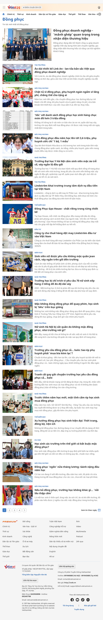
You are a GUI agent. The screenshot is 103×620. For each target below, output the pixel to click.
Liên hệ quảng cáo (66, 566)
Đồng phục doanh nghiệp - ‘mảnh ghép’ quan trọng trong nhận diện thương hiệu (76, 34)
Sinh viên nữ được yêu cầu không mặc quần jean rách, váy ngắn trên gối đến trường (65, 258)
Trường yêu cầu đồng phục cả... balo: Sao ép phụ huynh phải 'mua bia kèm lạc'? (65, 351)
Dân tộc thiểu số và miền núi (61, 541)
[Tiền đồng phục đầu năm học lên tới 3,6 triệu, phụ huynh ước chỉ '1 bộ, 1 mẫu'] (18, 143)
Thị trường (40, 65)
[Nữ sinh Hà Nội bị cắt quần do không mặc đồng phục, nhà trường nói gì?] (18, 332)
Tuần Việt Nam (55, 521)
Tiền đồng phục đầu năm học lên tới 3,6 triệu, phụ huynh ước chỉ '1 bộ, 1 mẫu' (65, 139)
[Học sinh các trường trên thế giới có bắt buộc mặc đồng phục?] (18, 449)
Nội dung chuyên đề (58, 546)
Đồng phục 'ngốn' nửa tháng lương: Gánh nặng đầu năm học (67, 468)
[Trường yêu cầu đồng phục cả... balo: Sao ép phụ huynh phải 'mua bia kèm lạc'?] (18, 355)
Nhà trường (40, 157)
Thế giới (71, 14)
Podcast (79, 536)
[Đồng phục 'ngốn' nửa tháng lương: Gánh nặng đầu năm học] (18, 472)
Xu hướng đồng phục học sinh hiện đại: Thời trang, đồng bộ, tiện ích (66, 422)
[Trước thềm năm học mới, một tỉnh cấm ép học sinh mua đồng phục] (18, 403)
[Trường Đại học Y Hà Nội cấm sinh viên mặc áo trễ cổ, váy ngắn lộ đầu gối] (18, 167)
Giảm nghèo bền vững (58, 531)
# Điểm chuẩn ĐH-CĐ (32, 7)
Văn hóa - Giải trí (95, 14)
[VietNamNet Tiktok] (82, 601)
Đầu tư (38, 229)
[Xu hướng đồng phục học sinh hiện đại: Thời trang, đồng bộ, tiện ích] (18, 426)
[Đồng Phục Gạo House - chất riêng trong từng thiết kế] (18, 214)
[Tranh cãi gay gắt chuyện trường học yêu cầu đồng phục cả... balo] (18, 380)
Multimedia (81, 531)
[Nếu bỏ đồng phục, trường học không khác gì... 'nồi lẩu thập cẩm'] (18, 495)
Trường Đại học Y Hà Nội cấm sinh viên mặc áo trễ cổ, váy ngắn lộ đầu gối (66, 163)
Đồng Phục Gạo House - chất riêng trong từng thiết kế (66, 210)
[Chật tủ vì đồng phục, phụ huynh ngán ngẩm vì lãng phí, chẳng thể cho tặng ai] (18, 97)
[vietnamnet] (13, 8)
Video (78, 526)
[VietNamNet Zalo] (88, 601)
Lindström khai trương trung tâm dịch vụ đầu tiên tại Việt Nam (66, 187)
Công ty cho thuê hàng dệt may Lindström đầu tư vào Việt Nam (65, 234)
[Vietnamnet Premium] (10, 522)
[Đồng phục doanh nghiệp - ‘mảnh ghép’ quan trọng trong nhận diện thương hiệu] (27, 44)
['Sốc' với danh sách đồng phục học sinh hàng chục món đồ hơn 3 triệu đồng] (18, 120)
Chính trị (11, 14)
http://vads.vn (70, 582)
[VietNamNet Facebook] (72, 601)
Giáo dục (62, 14)
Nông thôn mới (55, 536)
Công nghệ (27, 536)
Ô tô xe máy (28, 541)
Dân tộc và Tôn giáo (47, 14)
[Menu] (4, 7)
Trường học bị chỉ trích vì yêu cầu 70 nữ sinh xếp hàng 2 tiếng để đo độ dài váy (65, 282)
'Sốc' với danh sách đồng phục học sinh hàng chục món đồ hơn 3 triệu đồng (65, 116)
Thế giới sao (40, 205)
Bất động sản (28, 551)
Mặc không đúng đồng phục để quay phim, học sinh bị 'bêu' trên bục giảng (67, 305)
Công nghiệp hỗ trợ (57, 526)
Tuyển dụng (79, 609)
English (52, 551)
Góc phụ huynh (41, 88)
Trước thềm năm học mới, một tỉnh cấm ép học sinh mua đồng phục (67, 399)
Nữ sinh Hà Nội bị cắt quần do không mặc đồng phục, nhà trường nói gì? (64, 328)
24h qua (79, 541)
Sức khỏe (26, 531)
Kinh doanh (31, 14)
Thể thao (82, 14)
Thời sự (20, 14)
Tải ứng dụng (68, 605)
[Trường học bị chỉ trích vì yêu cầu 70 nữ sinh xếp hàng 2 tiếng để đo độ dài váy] (18, 286)
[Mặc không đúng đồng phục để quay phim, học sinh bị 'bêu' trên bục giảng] (18, 309)
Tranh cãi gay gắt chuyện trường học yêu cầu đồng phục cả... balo (66, 376)
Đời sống (26, 521)
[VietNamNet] (4, 14)
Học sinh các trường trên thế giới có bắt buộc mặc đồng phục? (66, 445)
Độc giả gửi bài (90, 605)
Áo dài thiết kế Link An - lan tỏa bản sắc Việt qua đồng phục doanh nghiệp (65, 70)
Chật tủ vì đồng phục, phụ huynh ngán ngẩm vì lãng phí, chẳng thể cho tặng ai (67, 93)
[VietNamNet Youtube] (77, 601)
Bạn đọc (26, 556)
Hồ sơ (51, 556)
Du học (38, 440)
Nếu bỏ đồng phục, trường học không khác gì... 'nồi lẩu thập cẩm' (67, 491)
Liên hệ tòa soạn (30, 580)
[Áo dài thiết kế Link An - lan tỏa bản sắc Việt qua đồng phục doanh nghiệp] (18, 74)
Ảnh (78, 521)
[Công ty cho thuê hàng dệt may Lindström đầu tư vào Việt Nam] (18, 238)
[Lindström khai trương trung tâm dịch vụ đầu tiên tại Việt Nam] (18, 191)
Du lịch (26, 546)
